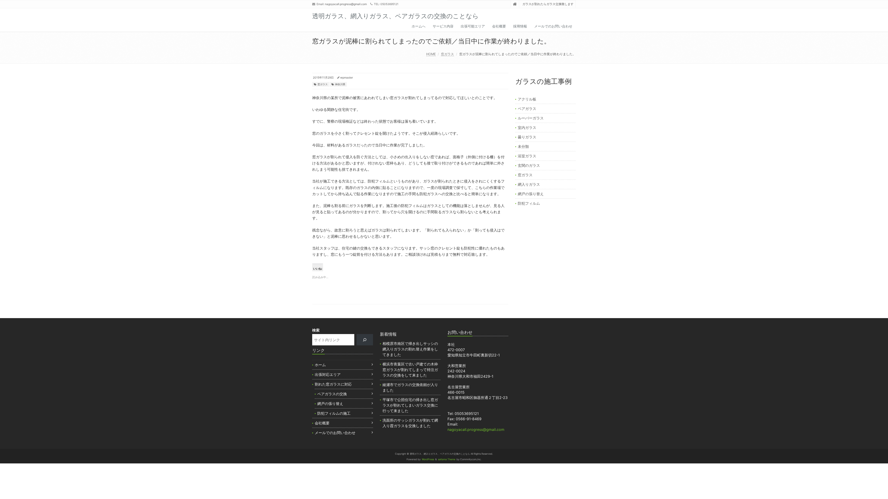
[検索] (365, 339)
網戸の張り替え (531, 194)
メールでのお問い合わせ (553, 26)
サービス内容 (443, 26)
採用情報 (520, 26)
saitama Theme (446, 459)
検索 (316, 330)
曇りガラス (527, 137)
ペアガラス (527, 108)
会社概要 (499, 26)
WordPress (428, 459)
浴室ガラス (527, 156)
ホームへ (419, 26)
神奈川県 (340, 84)
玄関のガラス (529, 165)
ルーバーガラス (531, 118)
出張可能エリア (473, 26)
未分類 (523, 146)
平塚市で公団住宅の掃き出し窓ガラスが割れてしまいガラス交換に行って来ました (410, 405)
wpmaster (346, 77)
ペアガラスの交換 (332, 394)
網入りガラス (529, 184)
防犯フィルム (529, 203)
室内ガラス (527, 127)
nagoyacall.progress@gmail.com (346, 4)
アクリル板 (527, 99)
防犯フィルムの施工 (334, 413)
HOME (431, 54)
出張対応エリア (328, 374)
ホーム (320, 364)
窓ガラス (447, 54)
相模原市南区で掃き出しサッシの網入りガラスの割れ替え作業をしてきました (410, 349)
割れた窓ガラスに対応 (333, 384)
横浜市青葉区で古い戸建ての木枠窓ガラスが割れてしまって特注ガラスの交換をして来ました (410, 369)
